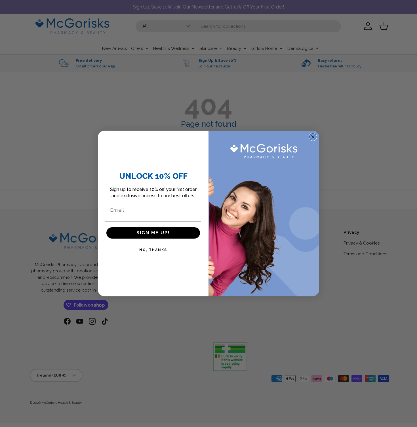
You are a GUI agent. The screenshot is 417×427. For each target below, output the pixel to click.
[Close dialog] (312, 136)
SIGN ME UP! (153, 232)
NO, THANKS (153, 250)
